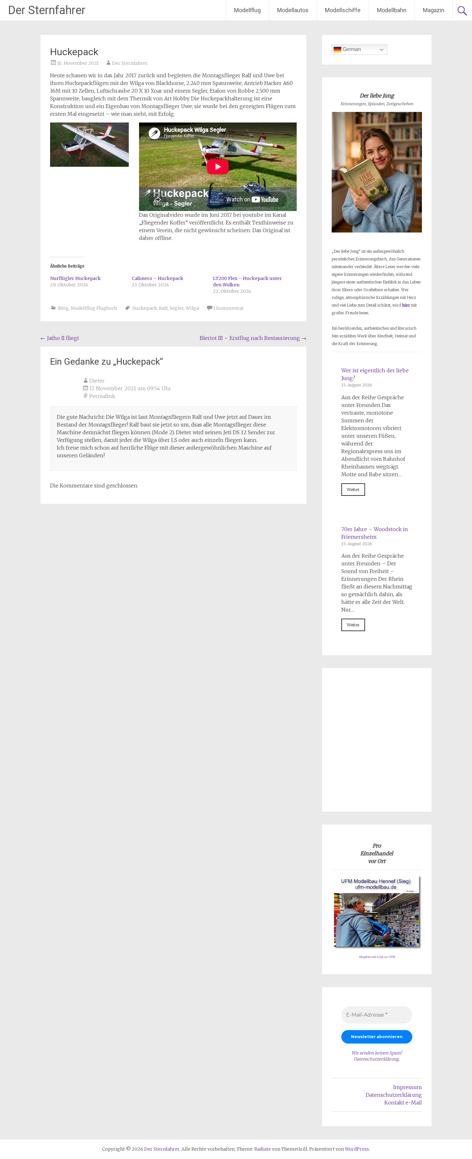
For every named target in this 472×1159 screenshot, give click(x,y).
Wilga (192, 308)
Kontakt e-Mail (403, 1102)
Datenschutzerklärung (376, 1059)
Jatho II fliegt (59, 338)
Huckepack (144, 308)
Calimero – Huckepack (157, 278)
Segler (177, 308)
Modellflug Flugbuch (94, 308)
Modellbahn (391, 10)
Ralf (163, 308)
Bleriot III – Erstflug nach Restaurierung (253, 338)
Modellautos (293, 10)
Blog (63, 308)
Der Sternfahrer (46, 10)
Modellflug (247, 10)
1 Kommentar (228, 308)
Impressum (407, 1087)
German (351, 49)
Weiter (353, 489)
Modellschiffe (343, 10)
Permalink (102, 396)
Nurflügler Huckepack (75, 278)
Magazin (433, 10)
